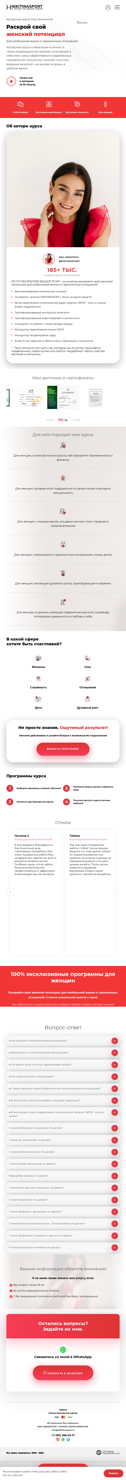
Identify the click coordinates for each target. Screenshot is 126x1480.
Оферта (63, 1410)
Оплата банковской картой (63, 1413)
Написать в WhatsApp (65, 1374)
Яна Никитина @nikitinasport (69, 259)
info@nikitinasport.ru (63, 1430)
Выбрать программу (63, 749)
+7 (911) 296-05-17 (63, 1435)
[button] (115, 892)
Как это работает (13, 1475)
